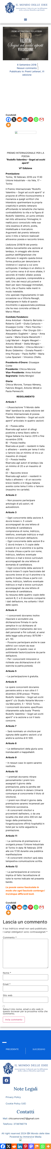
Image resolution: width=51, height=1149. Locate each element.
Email (6, 984)
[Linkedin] (25, 119)
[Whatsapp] (36, 119)
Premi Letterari (33, 71)
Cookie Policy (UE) (16, 1103)
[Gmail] (41, 119)
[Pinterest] (30, 119)
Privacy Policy (13, 1097)
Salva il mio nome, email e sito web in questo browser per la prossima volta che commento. (25, 1011)
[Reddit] (19, 119)
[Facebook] (8, 119)
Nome (7, 973)
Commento (10, 937)
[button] (25, 19)
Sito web (7, 995)
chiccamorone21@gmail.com (23, 1118)
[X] (13, 119)
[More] (8, 124)
